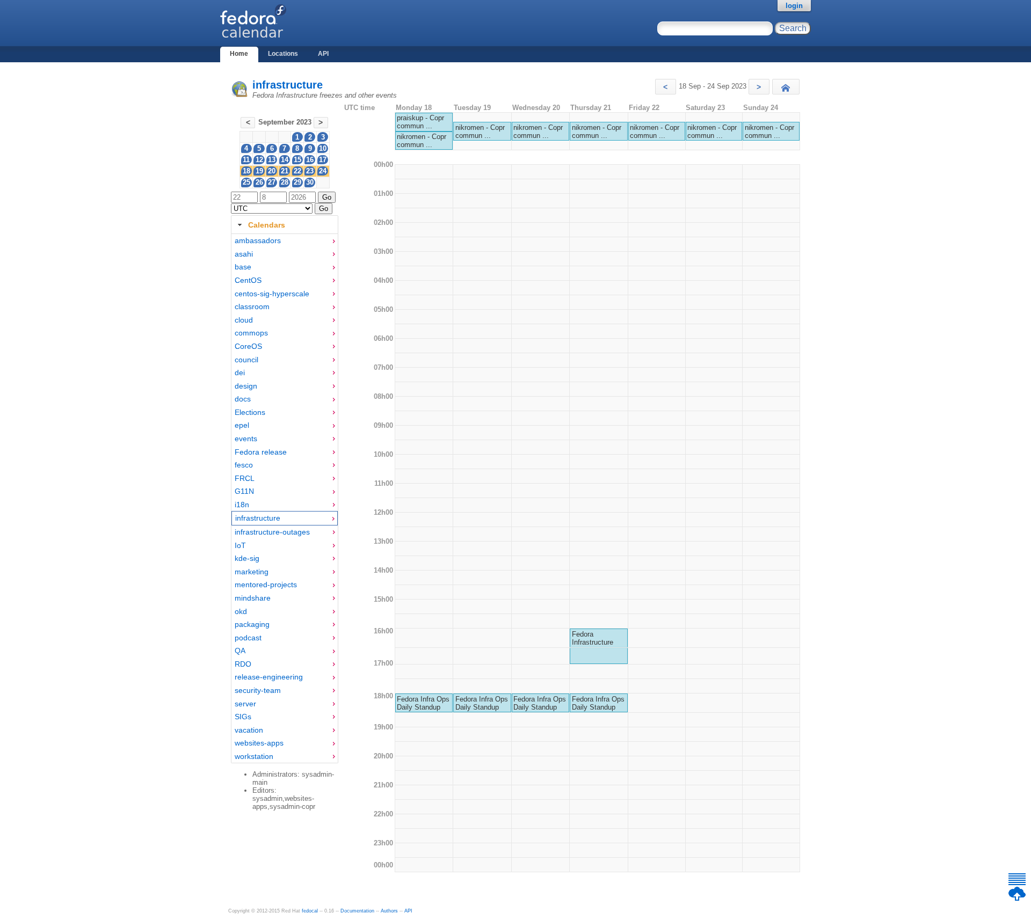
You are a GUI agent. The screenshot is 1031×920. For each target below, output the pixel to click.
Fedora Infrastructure (592, 638)
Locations (283, 53)
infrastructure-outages (272, 532)
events (246, 438)
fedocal (310, 911)
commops (251, 332)
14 (284, 160)
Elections (250, 412)
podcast (248, 637)
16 (310, 160)
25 (246, 182)
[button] (665, 86)
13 (271, 160)
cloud (244, 320)
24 (322, 171)
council (246, 359)
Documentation (357, 911)
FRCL (245, 478)
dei (240, 372)
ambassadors (258, 240)
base (243, 266)
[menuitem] (284, 240)
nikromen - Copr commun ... (421, 141)
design (246, 386)
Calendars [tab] (266, 225)
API (323, 53)
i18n (242, 504)
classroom (252, 306)
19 (259, 171)
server (245, 703)
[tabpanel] (284, 498)
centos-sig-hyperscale (272, 293)
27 (271, 182)
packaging (252, 624)
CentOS (248, 280)
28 (284, 182)
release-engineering (269, 677)
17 (322, 160)
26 (259, 182)
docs (243, 399)
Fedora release (261, 452)
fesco (244, 465)
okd (241, 611)
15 (297, 160)
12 (259, 160)
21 (284, 171)
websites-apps (259, 743)
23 (310, 171)
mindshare (253, 598)
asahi (244, 254)
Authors (389, 911)
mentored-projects (266, 584)
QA (240, 650)
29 (297, 182)
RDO (243, 664)
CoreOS (248, 346)
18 (246, 171)
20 (271, 171)
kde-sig (247, 558)
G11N (244, 491)
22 (297, 171)
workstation (254, 756)
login (794, 6)
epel (242, 425)
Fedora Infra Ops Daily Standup (423, 703)
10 (322, 148)
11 (246, 160)
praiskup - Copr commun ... (420, 122)
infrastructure (287, 85)
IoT (240, 545)
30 (310, 182)
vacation (249, 730)
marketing (251, 571)
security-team (258, 690)
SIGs (243, 716)
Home (239, 53)
